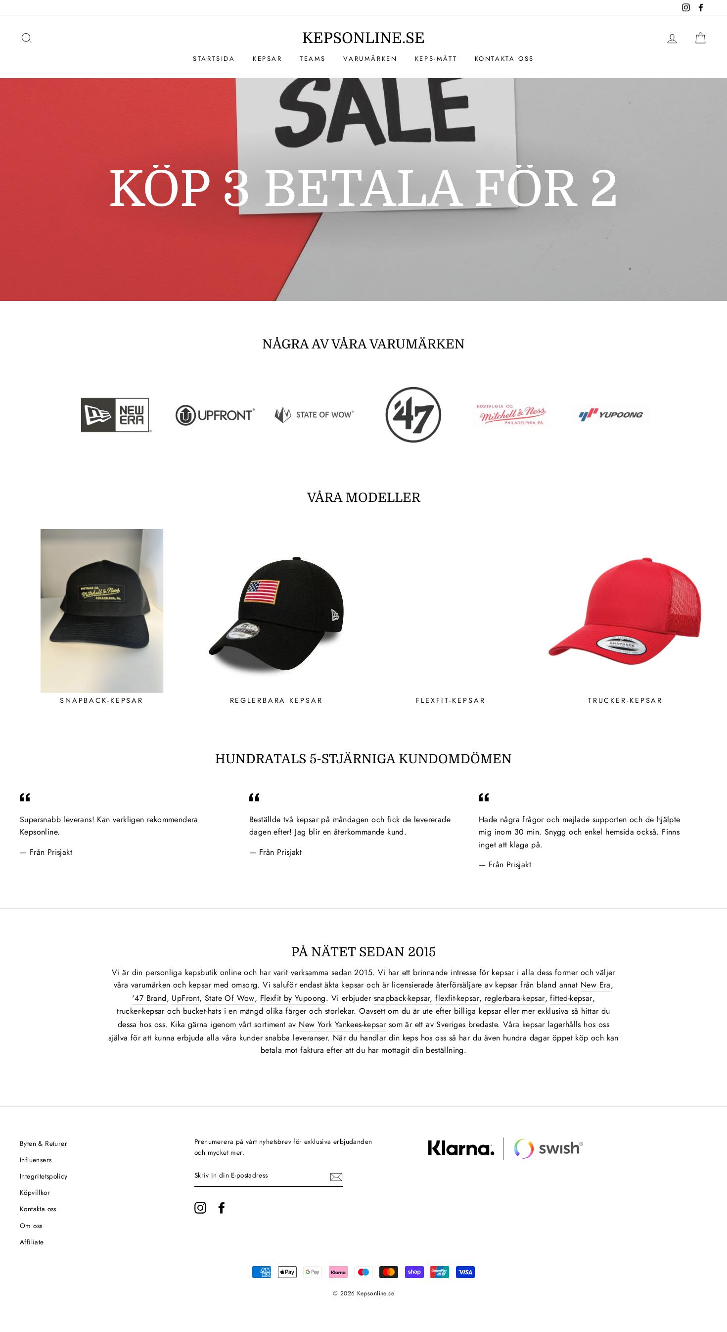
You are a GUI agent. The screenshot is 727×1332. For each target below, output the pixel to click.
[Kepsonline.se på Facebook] (221, 1208)
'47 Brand (149, 998)
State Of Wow (230, 998)
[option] (363, 189)
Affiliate (32, 1242)
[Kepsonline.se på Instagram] (200, 1208)
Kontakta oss (504, 58)
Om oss (31, 1226)
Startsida (214, 58)
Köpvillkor (35, 1192)
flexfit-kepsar (457, 998)
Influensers (35, 1160)
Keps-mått (436, 58)
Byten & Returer (43, 1143)
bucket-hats (202, 1011)
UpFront (185, 998)
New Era (596, 984)
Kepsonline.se (363, 38)
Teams (313, 58)
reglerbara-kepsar (515, 998)
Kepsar (267, 58)
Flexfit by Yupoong (293, 998)
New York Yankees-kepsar (342, 1024)
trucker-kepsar (141, 1011)
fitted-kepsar (571, 998)
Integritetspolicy (44, 1176)
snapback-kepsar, (403, 998)
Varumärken (370, 58)
